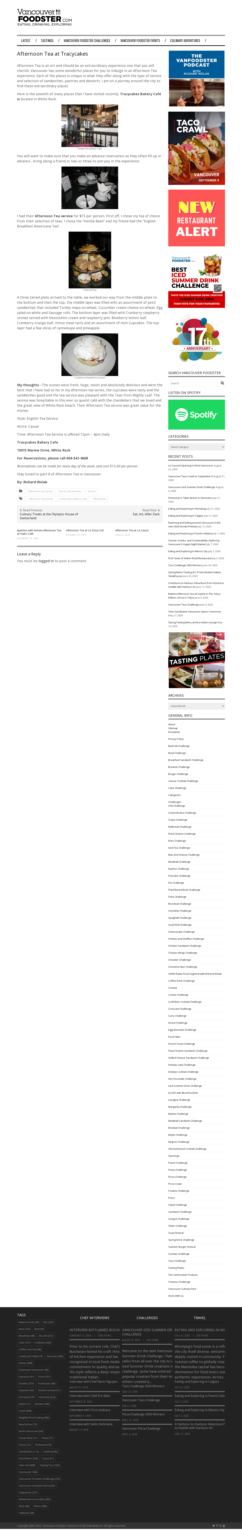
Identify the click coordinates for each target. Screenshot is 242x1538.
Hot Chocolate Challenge (182, 1078)
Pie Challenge (176, 882)
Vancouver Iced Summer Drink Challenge (191, 487)
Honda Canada (49, 1390)
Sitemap (173, 728)
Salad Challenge (177, 1204)
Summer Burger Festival (181, 1246)
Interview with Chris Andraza (90, 1410)
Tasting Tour (50, 1465)
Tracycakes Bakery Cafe (73, 498)
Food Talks (174, 1036)
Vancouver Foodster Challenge (39, 1478)
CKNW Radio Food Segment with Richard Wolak (195, 973)
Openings (173, 1155)
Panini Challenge (178, 1162)
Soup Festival (176, 1232)
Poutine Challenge (178, 1190)
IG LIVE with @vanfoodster (183, 1092)
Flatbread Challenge (179, 826)
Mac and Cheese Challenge (184, 854)
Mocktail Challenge (179, 1127)
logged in (46, 561)
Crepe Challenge (177, 819)
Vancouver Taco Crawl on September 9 (190, 476)
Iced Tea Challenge (179, 847)
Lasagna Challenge (179, 1099)
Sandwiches (29, 1451)
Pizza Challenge (177, 1176)
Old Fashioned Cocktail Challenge (187, 1148)
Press (171, 1197)
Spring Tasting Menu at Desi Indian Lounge (192, 622)
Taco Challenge (177, 1260)
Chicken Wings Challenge (182, 952)
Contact (172, 987)
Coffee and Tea (30, 1349)
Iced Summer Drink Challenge (185, 1085)
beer (24, 1329)
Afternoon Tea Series (40, 491)
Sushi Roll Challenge (180, 924)
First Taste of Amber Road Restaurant (189, 558)
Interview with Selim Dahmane (91, 1424)
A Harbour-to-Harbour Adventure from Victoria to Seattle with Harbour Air (208, 1426)
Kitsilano (42, 1404)
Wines (40, 1506)
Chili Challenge (176, 805)
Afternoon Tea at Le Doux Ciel (85, 530)
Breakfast (27, 1335)
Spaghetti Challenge (179, 917)
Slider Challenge (177, 1225)
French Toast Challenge (181, 1043)
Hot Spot (26, 1397)
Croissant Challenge (179, 1008)
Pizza (25, 1444)
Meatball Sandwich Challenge (185, 1120)
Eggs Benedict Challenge (182, 1029)
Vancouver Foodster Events (140, 40)
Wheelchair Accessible (34, 1499)
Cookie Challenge (178, 994)
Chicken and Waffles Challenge (186, 938)
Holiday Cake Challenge (181, 1064)
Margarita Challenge (180, 1106)
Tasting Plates (176, 1267)
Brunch (46, 1335)
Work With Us (176, 1295)
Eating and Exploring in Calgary (185, 515)
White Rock (99, 498)
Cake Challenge (177, 788)
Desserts (55, 1356)
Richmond (43, 1444)
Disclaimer (174, 732)
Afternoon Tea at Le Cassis (132, 530)
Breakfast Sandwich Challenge (185, 760)
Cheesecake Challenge (181, 931)
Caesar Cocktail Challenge (183, 781)
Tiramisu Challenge (179, 1281)
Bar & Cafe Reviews (70, 491)
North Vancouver (31, 1431)
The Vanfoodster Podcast (183, 1274)
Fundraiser (46, 1383)
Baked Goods (29, 1322)
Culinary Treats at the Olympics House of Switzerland (49, 516)
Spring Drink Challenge (181, 1239)
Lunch (25, 1410)
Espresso (26, 1376)
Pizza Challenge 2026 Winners (143, 1414)
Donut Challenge (177, 1022)
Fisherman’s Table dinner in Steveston (190, 498)
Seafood (50, 1451)
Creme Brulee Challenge (182, 812)
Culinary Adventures (185, 40)
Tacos (48, 1458)
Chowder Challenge (179, 959)
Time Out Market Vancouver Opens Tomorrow (194, 611)
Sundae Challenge (178, 1253)
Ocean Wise (28, 1438)
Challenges (174, 802)
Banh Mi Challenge (179, 746)
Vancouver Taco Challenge (183, 604)
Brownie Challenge (179, 767)
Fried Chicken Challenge (182, 833)
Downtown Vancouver (34, 1369)
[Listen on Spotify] (196, 428)
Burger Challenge (178, 774)
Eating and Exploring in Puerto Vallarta (190, 533)
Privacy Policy (176, 739)
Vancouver (28, 1472)
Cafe (24, 1342)
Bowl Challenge (177, 753)
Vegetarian (28, 1492)
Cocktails (43, 1342)
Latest (26, 40)
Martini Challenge (178, 1113)
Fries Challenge (177, 840)
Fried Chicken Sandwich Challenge (187, 1050)
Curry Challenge (177, 1015)
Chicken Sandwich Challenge (184, 945)
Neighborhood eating (34, 1417)
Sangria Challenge (178, 1218)
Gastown (26, 1390)
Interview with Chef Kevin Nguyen (94, 1381)
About (171, 724)
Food (44, 1376)
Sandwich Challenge (180, 1211)
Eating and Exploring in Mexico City (188, 551)
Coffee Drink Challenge (181, 980)
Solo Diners (28, 1458)
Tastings (47, 40)
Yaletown (26, 1513)
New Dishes (28, 1424)
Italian (24, 1404)
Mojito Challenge (177, 1134)
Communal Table (31, 1356)
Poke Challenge (177, 896)
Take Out (27, 1465)
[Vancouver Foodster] (45, 24)
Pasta (47, 1438)
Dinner (25, 1363)
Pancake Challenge (179, 875)
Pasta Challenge (177, 1169)
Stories (92, 491)
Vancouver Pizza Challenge (141, 1428)
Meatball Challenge (179, 861)
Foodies (26, 1383)
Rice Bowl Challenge (179, 903)
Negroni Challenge (178, 1141)
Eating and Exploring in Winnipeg (187, 508)
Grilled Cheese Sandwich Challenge (188, 1057)
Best (39, 1329)
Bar (48, 1322)
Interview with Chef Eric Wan (90, 1396)
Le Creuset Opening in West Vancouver (190, 465)
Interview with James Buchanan (99, 1330)
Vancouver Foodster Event (37, 1485)
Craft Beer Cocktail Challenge (185, 1001)
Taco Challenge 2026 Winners (185, 565)
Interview (47, 1397)
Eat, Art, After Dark (146, 514)
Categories (174, 795)
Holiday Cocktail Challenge (183, 1071)
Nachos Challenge (178, 868)
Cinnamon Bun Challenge (182, 966)
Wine (24, 1506)
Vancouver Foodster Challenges (87, 40)
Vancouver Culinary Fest (182, 1288)
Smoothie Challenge (179, 910)
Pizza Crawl (175, 1183)
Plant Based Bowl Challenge (184, 889)
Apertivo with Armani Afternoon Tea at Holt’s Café (39, 531)
